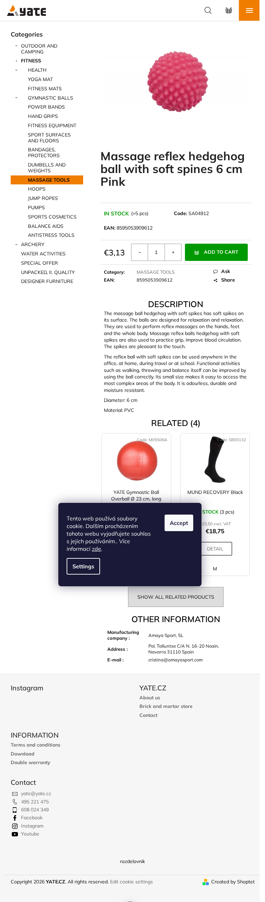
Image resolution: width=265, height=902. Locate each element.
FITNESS (31, 61)
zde (96, 548)
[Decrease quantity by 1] (139, 252)
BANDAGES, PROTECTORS (44, 152)
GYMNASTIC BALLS (50, 98)
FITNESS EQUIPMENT (52, 125)
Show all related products (175, 597)
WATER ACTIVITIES (43, 254)
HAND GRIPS (43, 116)
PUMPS (36, 207)
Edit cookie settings (131, 882)
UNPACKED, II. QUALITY (48, 272)
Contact (148, 715)
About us (149, 697)
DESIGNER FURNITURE (47, 281)
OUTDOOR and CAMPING (39, 49)
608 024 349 (35, 810)
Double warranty (30, 762)
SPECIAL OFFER (39, 263)
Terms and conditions (35, 745)
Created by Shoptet (233, 882)
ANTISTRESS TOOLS (51, 235)
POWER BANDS (46, 107)
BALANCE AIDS (45, 226)
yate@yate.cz (36, 793)
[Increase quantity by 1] (173, 252)
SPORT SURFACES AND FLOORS (49, 138)
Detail (215, 549)
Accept (179, 522)
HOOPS (37, 189)
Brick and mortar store (166, 706)
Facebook (31, 817)
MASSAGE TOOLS (49, 180)
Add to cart (221, 252)
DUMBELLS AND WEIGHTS (47, 168)
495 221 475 (35, 802)
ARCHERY (33, 244)
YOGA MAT (40, 79)
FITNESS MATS (45, 88)
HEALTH (37, 70)
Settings (83, 566)
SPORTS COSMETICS (52, 217)
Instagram (32, 826)
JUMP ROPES (43, 198)
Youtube (30, 834)
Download (23, 754)
